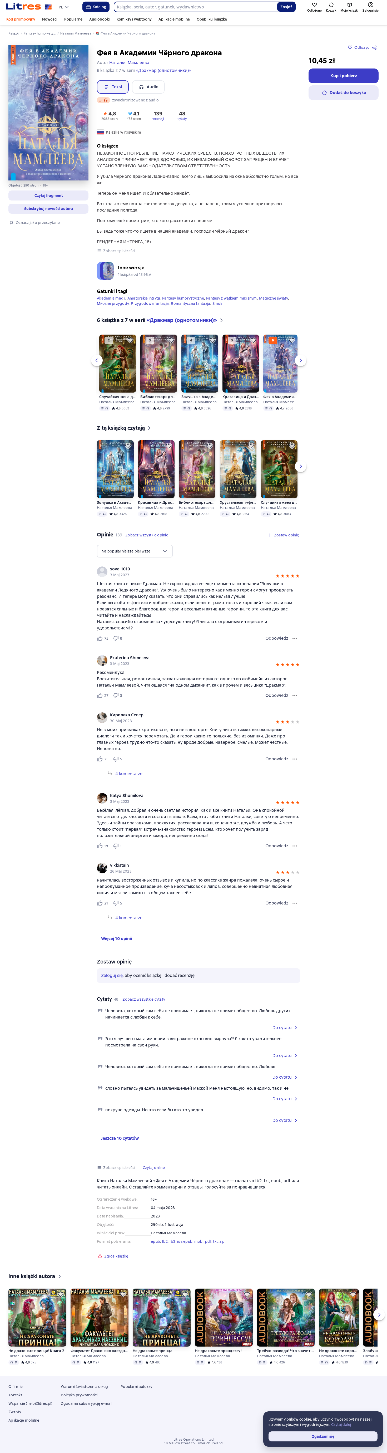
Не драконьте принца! (153, 1350)
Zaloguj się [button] (112, 975)
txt (215, 1241)
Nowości (49, 19)
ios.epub (184, 1241)
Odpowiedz (276, 638)
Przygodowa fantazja (150, 303)
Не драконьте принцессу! (218, 1350)
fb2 (165, 1241)
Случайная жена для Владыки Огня (117, 396)
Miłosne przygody (113, 303)
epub (155, 1241)
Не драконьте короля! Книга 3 (339, 1350)
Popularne (73, 19)
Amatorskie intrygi (143, 298)
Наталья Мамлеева (117, 402)
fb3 (173, 1241)
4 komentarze (128, 773)
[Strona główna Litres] (29, 7)
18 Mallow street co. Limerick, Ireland (193, 1443)
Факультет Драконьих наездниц (99, 1350)
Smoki (217, 303)
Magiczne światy (273, 298)
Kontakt (15, 1395)
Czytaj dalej (341, 1424)
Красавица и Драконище (240, 396)
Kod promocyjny (20, 19)
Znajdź (286, 6)
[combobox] (195, 7)
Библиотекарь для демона (158, 396)
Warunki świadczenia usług (84, 1386)
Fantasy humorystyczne (183, 298)
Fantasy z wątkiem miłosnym (231, 298)
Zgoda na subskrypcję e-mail (86, 1403)
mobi (199, 1241)
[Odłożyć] (130, 340)
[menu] (64, 7)
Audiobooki (99, 19)
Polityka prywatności (79, 1395)
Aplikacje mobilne (174, 19)
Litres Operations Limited (193, 1439)
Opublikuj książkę (212, 19)
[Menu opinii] (295, 638)
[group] (198, 572)
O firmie (15, 1386)
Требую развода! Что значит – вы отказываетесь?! (286, 1350)
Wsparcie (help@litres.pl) (30, 1403)
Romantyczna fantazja (190, 303)
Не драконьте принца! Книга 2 (36, 1350)
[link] (191, 569)
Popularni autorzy (136, 1386)
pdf (208, 1241)
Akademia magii (111, 298)
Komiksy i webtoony (134, 19)
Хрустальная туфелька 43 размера (238, 502)
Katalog (99, 6)
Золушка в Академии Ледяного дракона (199, 396)
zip (222, 1241)
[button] (48, 195)
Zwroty (14, 1412)
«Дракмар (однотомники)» (163, 70)
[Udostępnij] (375, 47)
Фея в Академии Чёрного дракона (280, 396)
